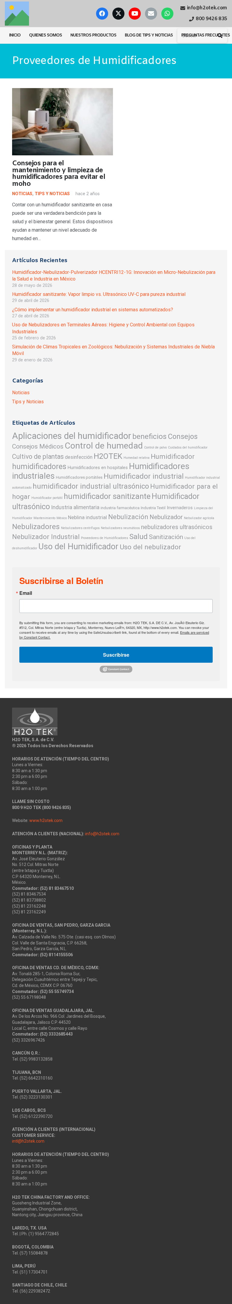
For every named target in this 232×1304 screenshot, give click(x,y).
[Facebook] (102, 14)
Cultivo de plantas (38, 456)
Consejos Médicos (37, 446)
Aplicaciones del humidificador (71, 436)
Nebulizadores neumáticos (120, 528)
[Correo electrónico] (151, 14)
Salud (138, 536)
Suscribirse (116, 654)
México (61, 518)
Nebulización (128, 517)
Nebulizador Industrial (46, 537)
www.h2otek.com (46, 820)
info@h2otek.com (102, 833)
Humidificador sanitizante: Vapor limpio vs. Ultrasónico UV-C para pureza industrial (98, 294)
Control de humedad (104, 446)
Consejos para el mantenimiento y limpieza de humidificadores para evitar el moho (58, 173)
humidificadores (39, 466)
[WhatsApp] (167, 14)
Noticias (22, 193)
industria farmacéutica (120, 508)
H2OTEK (108, 456)
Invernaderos (180, 507)
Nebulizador (166, 517)
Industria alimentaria (75, 507)
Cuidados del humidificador (188, 447)
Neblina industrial (87, 517)
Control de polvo (155, 447)
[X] (118, 14)
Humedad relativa (137, 458)
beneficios (149, 436)
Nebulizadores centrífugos (80, 528)
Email (25, 593)
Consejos (183, 436)
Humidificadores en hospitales (98, 467)
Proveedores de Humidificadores (104, 538)
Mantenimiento (44, 518)
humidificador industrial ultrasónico (91, 486)
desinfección (78, 457)
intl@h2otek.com (28, 1141)
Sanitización (166, 537)
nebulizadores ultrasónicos (176, 527)
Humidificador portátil (47, 498)
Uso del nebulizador (150, 547)
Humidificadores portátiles (79, 477)
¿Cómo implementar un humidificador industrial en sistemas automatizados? (92, 310)
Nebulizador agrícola (199, 518)
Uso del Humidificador (78, 546)
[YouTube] (135, 14)
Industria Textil (153, 508)
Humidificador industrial (144, 476)
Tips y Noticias (52, 193)
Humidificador (173, 456)
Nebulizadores (36, 526)
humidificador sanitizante (107, 496)
